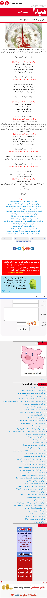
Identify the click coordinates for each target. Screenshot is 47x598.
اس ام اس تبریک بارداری (37, 513)
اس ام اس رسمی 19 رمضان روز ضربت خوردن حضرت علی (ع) (23, 221)
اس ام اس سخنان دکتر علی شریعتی (23, 226)
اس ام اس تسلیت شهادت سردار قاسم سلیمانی (30, 420)
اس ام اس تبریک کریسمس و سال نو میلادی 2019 (30, 489)
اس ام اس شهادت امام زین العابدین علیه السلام (23, 214)
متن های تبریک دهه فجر (38, 415)
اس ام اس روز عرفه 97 (38, 522)
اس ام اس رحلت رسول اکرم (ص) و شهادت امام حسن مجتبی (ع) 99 (24, 401)
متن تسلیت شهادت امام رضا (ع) (35, 508)
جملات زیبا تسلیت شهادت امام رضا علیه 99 (23, 201)
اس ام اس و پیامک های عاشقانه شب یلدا (32, 423)
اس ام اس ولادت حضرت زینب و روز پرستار (31, 486)
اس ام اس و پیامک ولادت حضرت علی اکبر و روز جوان (23, 204)
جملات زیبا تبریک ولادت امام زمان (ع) (33, 409)
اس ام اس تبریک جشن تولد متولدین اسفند (32, 467)
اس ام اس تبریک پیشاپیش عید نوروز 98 (33, 461)
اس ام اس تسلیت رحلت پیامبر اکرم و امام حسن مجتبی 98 (27, 431)
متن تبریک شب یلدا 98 (38, 426)
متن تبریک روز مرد (7, 238)
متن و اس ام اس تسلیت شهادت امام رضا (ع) (31, 429)
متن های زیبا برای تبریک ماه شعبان (34, 456)
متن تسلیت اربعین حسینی (37, 511)
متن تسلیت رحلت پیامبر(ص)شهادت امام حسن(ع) (29, 505)
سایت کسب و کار (39, 500)
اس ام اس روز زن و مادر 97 (36, 472)
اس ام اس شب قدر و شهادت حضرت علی (24, 209)
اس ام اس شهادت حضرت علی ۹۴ (23, 223)
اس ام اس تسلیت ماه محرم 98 (35, 434)
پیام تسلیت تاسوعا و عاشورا (36, 387)
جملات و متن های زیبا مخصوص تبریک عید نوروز (30, 459)
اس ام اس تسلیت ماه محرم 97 (35, 516)
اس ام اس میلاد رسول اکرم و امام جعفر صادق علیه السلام (24, 211)
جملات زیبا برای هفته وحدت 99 (35, 396)
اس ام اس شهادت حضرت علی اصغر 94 (23, 216)
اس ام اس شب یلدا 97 (38, 492)
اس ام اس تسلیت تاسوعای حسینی (34, 404)
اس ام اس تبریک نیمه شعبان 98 (35, 453)
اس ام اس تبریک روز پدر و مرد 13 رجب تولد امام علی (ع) (23, 206)
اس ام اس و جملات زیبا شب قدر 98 (34, 445)
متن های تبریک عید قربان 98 (36, 437)
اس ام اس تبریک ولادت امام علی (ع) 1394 (23, 228)
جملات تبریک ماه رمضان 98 (36, 448)
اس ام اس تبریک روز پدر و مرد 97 (34, 464)
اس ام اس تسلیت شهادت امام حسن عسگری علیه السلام (23, 233)
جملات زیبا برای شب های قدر (36, 407)
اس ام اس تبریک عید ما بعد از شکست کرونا (31, 393)
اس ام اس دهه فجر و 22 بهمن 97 (35, 483)
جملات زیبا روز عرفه (38, 440)
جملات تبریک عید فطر (38, 442)
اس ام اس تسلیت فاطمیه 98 (36, 418)
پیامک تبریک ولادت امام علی (38, 238)
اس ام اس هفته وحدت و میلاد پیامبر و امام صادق (30, 503)
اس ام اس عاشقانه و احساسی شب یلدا (33, 494)
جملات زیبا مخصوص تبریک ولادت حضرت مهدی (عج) (29, 450)
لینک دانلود (6, 290)
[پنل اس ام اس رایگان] (24, 556)
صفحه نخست (23, 12)
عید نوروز (44, 378)
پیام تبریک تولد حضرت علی (23, 241)
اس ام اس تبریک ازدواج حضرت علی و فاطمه (24, 219)
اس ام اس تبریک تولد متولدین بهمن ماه (33, 481)
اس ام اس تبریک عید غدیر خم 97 (35, 519)
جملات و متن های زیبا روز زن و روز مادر (32, 470)
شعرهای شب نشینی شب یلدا (36, 497)
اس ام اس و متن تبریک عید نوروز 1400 (33, 390)
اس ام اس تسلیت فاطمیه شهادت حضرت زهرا (30, 478)
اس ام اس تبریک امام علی (21, 238)
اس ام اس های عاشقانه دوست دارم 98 (33, 475)
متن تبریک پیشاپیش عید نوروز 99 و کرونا (32, 412)
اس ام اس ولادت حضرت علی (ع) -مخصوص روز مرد (23, 231)
